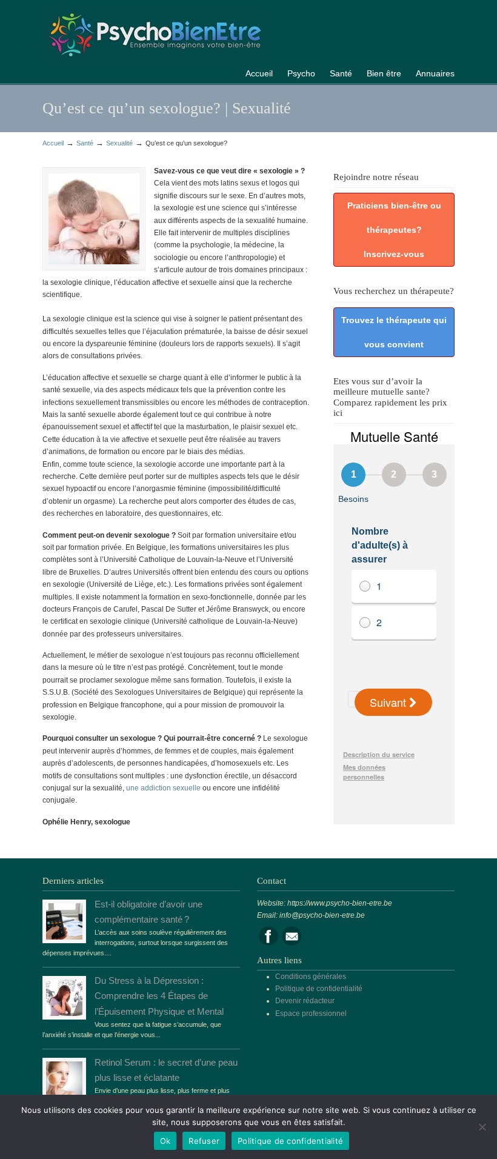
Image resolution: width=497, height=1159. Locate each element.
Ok (165, 1141)
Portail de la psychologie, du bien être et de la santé (154, 33)
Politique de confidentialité (318, 988)
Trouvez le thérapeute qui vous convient (394, 332)
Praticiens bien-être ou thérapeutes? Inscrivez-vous (394, 230)
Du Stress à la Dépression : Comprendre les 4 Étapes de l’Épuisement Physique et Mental (159, 996)
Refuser (203, 1141)
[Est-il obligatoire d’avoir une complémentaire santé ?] (64, 937)
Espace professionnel (311, 1013)
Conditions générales (310, 976)
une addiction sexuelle (163, 788)
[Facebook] (268, 943)
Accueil (53, 143)
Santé (84, 143)
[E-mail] (291, 943)
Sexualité (119, 143)
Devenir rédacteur (305, 1001)
